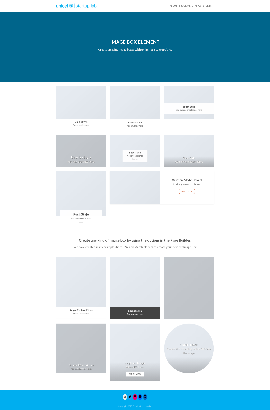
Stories (207, 6)
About (173, 6)
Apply (198, 6)
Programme (186, 6)
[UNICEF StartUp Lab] (76, 5)
